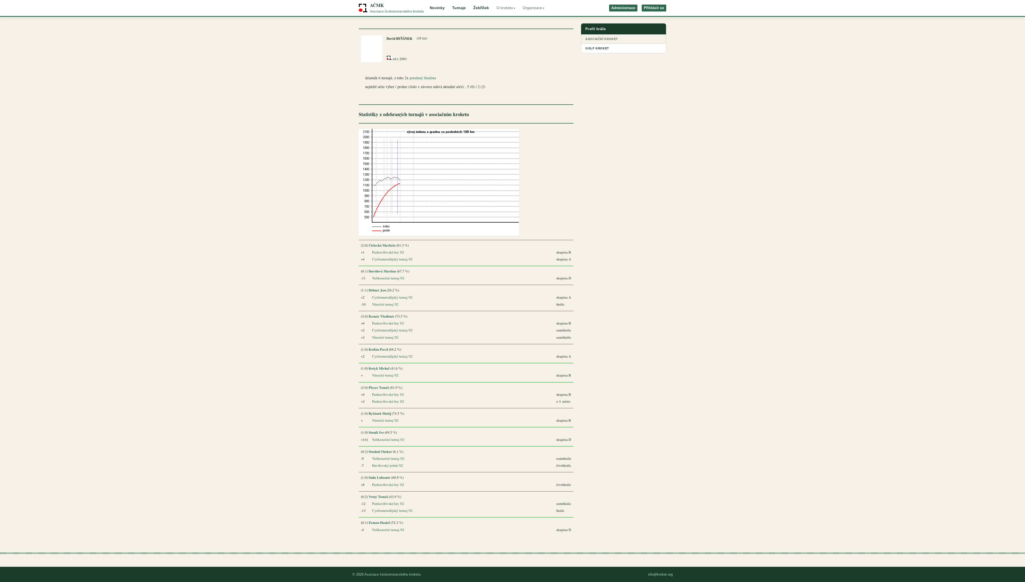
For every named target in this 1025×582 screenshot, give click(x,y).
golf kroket (597, 48)
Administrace (623, 8)
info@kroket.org (660, 574)
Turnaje (459, 8)
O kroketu (504, 8)
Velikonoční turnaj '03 (388, 278)
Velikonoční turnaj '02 (388, 458)
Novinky (437, 8)
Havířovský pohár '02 (387, 465)
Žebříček (481, 8)
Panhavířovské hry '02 (388, 252)
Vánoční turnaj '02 (385, 304)
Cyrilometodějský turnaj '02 (392, 259)
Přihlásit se (654, 8)
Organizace (532, 8)
